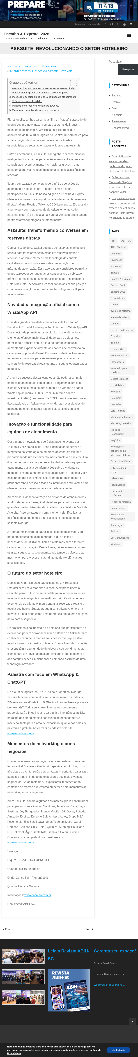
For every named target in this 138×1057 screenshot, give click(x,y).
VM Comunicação (120, 537)
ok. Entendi (118, 1050)
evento (114, 304)
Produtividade (118, 485)
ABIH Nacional (118, 247)
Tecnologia (116, 525)
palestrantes (117, 478)
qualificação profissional (117, 493)
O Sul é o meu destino (118, 470)
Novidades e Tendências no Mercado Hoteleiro (120, 451)
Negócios (115, 440)
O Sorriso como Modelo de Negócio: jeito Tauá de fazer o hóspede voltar (120, 184)
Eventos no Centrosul (122, 330)
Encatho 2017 (118, 285)
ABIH (16, 71)
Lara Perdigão (118, 410)
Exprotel (52, 66)
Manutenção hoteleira (122, 417)
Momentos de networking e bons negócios (36, 110)
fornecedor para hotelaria (119, 370)
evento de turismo (120, 317)
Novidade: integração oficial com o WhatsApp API (40, 92)
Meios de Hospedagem (117, 431)
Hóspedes (116, 404)
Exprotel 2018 (118, 349)
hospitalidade (117, 385)
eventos (115, 323)
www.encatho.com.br (20, 733)
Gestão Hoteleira (119, 379)
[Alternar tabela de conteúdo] (72, 83)
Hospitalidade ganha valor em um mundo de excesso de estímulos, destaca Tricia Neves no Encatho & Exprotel (122, 208)
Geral (115, 108)
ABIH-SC (126, 241)
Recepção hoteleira (121, 501)
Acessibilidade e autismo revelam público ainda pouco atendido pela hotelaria (122, 164)
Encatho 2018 (118, 291)
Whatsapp (116, 544)
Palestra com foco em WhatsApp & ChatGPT (37, 105)
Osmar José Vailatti (121, 461)
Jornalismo (31, 66)
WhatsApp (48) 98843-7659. (110, 984)
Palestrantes (119, 121)
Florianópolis (117, 362)
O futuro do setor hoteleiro (27, 101)
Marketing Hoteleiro (121, 423)
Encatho (116, 95)
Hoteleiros (116, 398)
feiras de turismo (119, 355)
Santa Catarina (118, 508)
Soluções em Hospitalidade (118, 516)
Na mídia (117, 114)
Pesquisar (115, 61)
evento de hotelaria (120, 311)
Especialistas (118, 298)
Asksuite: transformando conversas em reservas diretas (43, 88)
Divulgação (116, 260)
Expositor (116, 336)
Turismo (115, 531)
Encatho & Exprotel (46, 71)
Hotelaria (66, 71)
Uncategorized (120, 127)
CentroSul (26, 71)
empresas (116, 266)
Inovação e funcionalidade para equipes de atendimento (44, 96)
